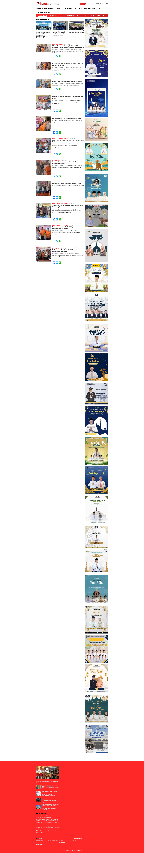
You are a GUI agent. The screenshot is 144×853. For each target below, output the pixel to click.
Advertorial (39, 780)
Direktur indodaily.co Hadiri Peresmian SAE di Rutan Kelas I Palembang (60, 32)
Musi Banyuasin (53, 791)
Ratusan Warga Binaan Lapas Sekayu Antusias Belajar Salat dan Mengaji (98, 15)
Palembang (58, 80)
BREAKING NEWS (55, 247)
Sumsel (66, 203)
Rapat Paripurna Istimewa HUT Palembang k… (47, 782)
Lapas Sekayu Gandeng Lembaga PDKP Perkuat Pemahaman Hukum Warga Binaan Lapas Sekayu (43, 33)
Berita (53, 44)
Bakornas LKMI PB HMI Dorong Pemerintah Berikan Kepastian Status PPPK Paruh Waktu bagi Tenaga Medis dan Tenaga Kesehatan (47, 827)
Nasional (56, 785)
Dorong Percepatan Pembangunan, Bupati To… (48, 794)
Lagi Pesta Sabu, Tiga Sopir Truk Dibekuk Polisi (66, 118)
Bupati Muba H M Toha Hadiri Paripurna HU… (48, 801)
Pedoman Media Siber (53, 840)
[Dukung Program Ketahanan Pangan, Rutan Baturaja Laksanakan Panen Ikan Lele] (76, 25)
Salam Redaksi (39, 840)
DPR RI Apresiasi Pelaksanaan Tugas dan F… (48, 809)
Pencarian (83, 3)
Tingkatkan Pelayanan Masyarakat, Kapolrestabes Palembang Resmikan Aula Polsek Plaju (67, 206)
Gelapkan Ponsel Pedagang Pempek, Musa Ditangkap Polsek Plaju (65, 162)
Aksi (48, 804)
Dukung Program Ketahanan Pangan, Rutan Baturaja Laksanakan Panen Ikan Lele (76, 32)
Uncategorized (55, 248)
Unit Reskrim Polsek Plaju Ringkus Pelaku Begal (66, 183)
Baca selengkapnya (61, 52)
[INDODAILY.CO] (48, 3)
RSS (75, 840)
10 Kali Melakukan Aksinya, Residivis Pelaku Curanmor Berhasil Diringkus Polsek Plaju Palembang (68, 46)
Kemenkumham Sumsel (46, 805)
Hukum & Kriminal (59, 44)
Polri (78, 247)
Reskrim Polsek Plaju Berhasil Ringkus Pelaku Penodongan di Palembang (66, 227)
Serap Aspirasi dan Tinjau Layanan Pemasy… (50, 788)
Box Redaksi (39, 844)
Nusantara (69, 247)
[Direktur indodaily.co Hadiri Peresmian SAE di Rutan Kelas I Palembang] (60, 25)
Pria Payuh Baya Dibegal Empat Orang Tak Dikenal (67, 81)
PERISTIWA (63, 203)
